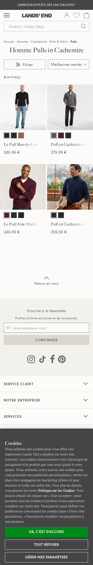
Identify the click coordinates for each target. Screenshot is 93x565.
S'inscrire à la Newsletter (46, 310)
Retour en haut (46, 283)
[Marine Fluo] (14, 135)
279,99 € (59, 152)
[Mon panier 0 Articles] (86, 15)
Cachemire (38, 41)
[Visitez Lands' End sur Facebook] (51, 360)
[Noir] (7, 135)
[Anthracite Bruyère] (54, 135)
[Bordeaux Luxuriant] (61, 135)
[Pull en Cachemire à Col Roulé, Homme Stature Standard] (70, 187)
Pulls (73, 41)
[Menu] (7, 16)
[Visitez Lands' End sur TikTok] (41, 360)
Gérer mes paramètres (46, 557)
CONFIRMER (46, 340)
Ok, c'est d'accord (46, 531)
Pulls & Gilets (58, 41)
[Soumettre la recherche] (83, 26)
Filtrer (27, 64)
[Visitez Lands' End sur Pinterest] (60, 360)
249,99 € (12, 152)
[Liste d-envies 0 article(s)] (76, 15)
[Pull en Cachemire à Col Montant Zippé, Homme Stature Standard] (70, 107)
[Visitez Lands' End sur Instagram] (31, 360)
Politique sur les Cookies (56, 490)
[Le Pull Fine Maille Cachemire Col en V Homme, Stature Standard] (23, 187)
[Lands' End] (37, 15)
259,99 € (59, 231)
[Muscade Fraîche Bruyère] (21, 135)
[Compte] (66, 15)
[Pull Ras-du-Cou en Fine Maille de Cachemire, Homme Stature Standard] (23, 107)
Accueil (9, 41)
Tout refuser (46, 544)
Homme (22, 41)
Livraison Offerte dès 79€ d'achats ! (46, 5)
